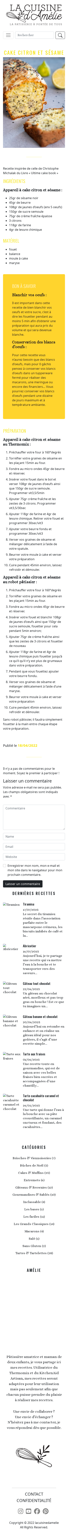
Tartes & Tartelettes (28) (34, 1253)
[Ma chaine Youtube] (28, 1511)
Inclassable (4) (34, 1202)
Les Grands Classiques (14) (34, 1224)
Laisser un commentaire (22, 884)
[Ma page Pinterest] (46, 1511)
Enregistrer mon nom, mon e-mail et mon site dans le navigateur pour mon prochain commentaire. (35, 870)
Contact (34, 1494)
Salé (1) (34, 1238)
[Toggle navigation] (8, 35)
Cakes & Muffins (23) (34, 1173)
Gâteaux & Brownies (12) (34, 1187)
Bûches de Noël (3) (34, 1165)
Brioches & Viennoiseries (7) (34, 1158)
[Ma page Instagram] (20, 1511)
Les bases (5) (34, 1209)
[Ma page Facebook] (37, 1511)
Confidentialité (34, 1500)
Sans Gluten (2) (34, 1246)
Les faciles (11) (34, 1216)
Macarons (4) (34, 1231)
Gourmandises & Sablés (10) (34, 1194)
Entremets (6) (34, 1180)
